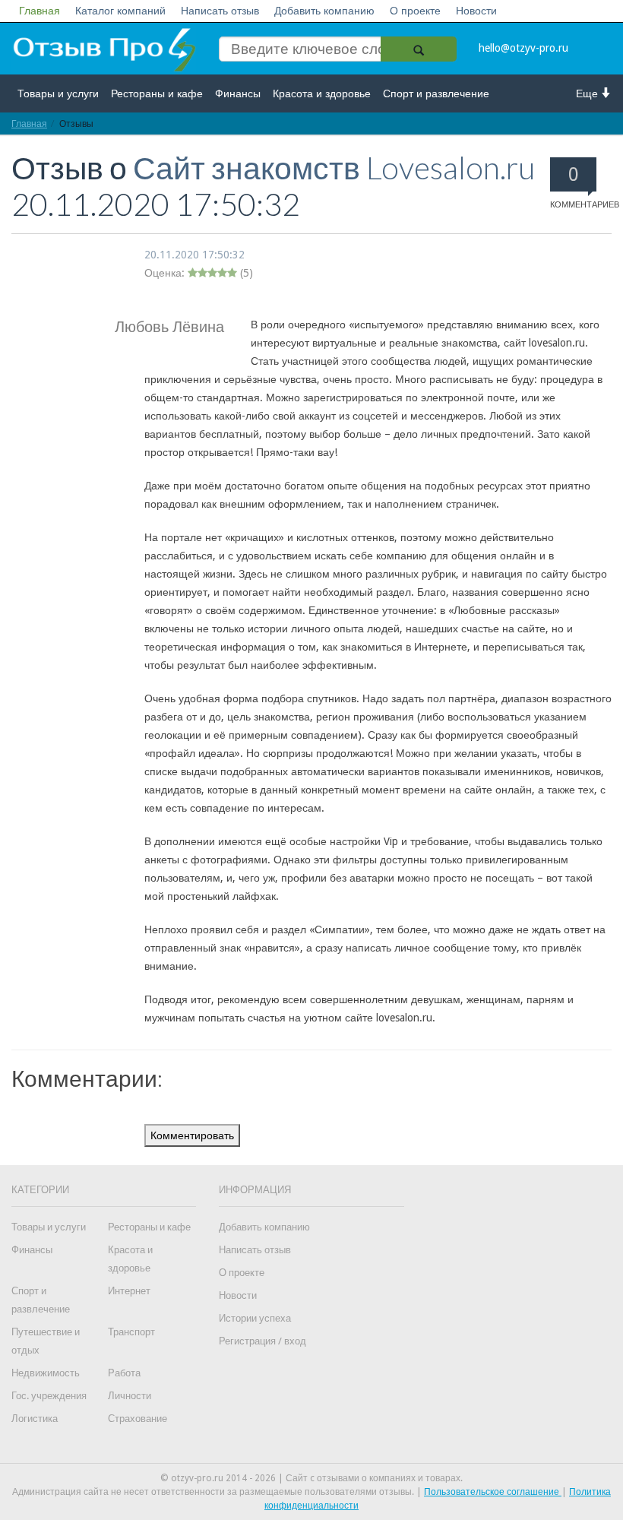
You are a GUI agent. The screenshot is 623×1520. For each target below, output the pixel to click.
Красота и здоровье (322, 93)
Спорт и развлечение (436, 93)
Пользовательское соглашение (492, 1492)
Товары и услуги (58, 93)
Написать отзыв (220, 11)
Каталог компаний (120, 11)
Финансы (238, 93)
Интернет (129, 1291)
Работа (124, 1373)
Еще (588, 93)
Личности (129, 1395)
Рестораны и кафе (157, 93)
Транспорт (131, 1332)
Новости (476, 11)
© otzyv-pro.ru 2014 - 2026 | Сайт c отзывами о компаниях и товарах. (311, 1478)
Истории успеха (255, 1318)
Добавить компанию (324, 11)
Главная (39, 11)
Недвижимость (45, 1373)
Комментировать (192, 1135)
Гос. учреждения (49, 1395)
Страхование (137, 1418)
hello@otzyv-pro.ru (523, 48)
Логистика (34, 1418)
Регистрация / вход (262, 1341)
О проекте (415, 11)
